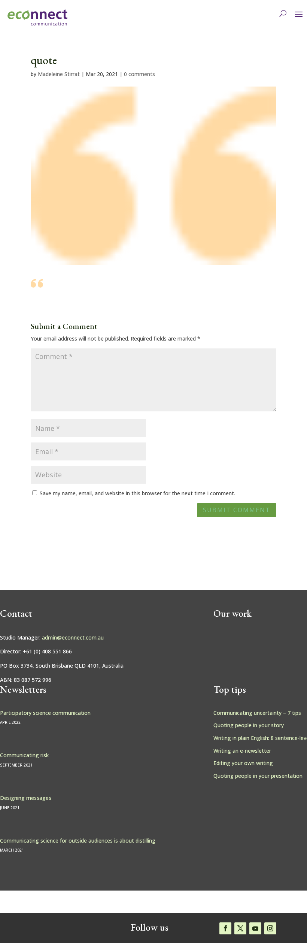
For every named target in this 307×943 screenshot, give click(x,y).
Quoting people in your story (248, 725)
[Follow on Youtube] (255, 928)
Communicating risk (24, 755)
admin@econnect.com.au (73, 637)
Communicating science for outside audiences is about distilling (77, 840)
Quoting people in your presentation (258, 775)
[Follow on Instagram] (270, 928)
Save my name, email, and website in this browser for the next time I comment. (137, 493)
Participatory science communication (45, 712)
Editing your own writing (243, 763)
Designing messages (25, 797)
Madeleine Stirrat (59, 74)
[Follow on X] (240, 928)
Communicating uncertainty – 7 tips (257, 712)
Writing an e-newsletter (242, 750)
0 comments (139, 74)
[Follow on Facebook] (225, 928)
